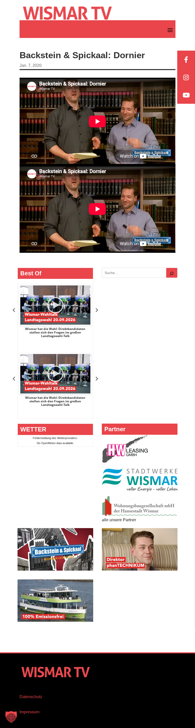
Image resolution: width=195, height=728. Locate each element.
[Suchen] (172, 273)
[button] (11, 717)
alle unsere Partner (119, 520)
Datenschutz (31, 697)
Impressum (29, 712)
